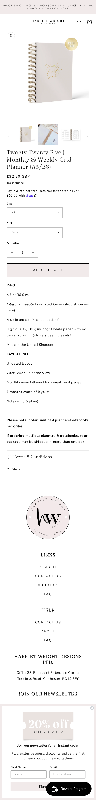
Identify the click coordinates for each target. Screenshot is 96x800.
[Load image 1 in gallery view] (24, 134)
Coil (9, 224)
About (48, 631)
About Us (48, 585)
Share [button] (16, 469)
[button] (7, 22)
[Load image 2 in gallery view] (48, 134)
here (10, 310)
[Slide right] (88, 136)
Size (10, 204)
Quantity (13, 244)
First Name (18, 767)
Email (53, 767)
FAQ (48, 594)
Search (48, 567)
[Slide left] (8, 136)
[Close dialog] (92, 708)
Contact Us (48, 576)
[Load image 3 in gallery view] (71, 134)
